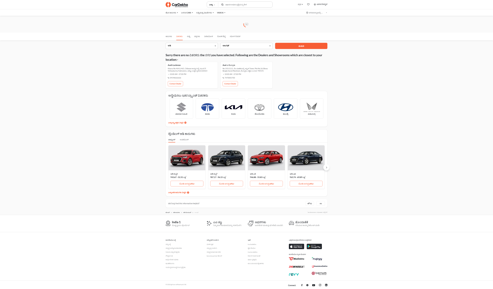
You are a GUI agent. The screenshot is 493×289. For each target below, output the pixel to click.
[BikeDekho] (296, 259)
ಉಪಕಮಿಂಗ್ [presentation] (184, 139)
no (321, 203)
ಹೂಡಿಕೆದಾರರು (170, 263)
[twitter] (307, 285)
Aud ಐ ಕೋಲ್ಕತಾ (229, 65)
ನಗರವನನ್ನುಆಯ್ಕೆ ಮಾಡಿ (317, 13)
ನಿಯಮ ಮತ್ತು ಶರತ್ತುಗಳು (173, 252)
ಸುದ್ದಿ (188, 36)
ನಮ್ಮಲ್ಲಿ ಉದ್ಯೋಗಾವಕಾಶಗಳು (174, 248)
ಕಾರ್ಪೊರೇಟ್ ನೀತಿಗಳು (172, 260)
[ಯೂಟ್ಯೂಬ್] (313, 285)
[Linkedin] (326, 285)
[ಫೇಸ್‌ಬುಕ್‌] (301, 285)
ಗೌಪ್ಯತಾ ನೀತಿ (169, 256)
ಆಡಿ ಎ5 (253, 174)
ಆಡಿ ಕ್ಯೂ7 (213, 174)
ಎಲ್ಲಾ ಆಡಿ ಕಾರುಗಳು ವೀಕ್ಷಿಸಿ (177, 192)
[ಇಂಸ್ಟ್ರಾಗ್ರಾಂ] (320, 285)
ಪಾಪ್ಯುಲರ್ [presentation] (171, 139)
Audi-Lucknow (174, 65)
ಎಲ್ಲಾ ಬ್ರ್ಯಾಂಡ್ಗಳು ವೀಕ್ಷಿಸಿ (176, 122)
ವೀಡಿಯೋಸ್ (208, 36)
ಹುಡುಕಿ (301, 46)
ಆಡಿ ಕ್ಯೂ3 (174, 174)
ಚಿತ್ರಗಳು (197, 36)
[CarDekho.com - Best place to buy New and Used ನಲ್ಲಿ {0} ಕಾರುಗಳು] (177, 4)
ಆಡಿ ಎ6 (293, 174)
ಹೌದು (309, 203)
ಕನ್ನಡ (299, 4)
